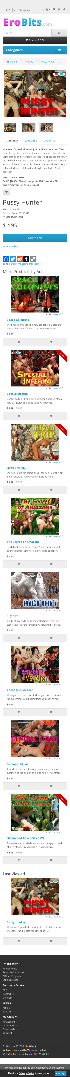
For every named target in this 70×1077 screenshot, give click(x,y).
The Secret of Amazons (23, 542)
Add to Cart (35, 238)
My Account (9, 1021)
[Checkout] (64, 9)
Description (12, 140)
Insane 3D (15, 209)
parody (13, 263)
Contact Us (8, 994)
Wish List (7, 1033)
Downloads (30, 140)
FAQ (5, 990)
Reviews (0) (49, 140)
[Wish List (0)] (54, 9)
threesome (35, 263)
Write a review (10, 246)
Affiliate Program (12, 976)
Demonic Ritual (17, 764)
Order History (10, 1025)
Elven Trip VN (16, 468)
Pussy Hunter (16, 922)
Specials (7, 1011)
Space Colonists (18, 320)
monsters (23, 263)
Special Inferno (17, 393)
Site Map (7, 997)
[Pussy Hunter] (35, 93)
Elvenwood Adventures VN (25, 838)
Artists (6, 1007)
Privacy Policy (10, 968)
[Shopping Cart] (59, 9)
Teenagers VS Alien (20, 690)
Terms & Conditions (13, 972)
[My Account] (48, 9)
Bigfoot (12, 616)
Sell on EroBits (10, 979)
